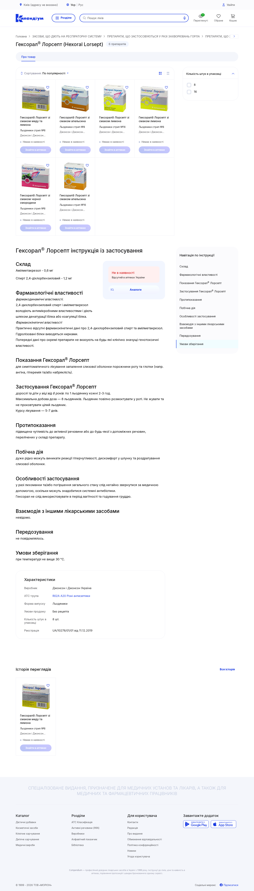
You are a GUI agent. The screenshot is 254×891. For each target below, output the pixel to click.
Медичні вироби (25, 845)
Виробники (78, 833)
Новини (131, 850)
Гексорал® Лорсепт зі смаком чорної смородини (35, 199)
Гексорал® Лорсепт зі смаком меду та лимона (35, 121)
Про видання (135, 833)
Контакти (132, 822)
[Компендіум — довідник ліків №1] (29, 18)
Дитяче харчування (27, 839)
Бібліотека (78, 845)
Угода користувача (138, 856)
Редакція (132, 827)
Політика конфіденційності (142, 845)
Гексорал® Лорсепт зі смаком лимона (114, 119)
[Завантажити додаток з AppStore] (223, 824)
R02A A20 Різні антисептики (71, 596)
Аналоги (136, 289)
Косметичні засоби (27, 827)
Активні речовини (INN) (85, 827)
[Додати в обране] (47, 87)
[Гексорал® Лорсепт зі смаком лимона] (114, 98)
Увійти (231, 5)
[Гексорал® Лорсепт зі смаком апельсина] (75, 98)
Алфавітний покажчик (84, 839)
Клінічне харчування (28, 833)
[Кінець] (234, 36)
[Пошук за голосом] (184, 18)
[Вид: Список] (167, 73)
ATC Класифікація (82, 822)
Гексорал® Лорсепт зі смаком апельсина (75, 119)
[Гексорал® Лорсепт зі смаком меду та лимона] (35, 98)
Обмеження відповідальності (144, 839)
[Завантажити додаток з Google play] (196, 824)
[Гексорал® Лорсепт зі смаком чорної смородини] (35, 176)
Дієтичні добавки (26, 822)
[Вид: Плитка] (160, 73)
